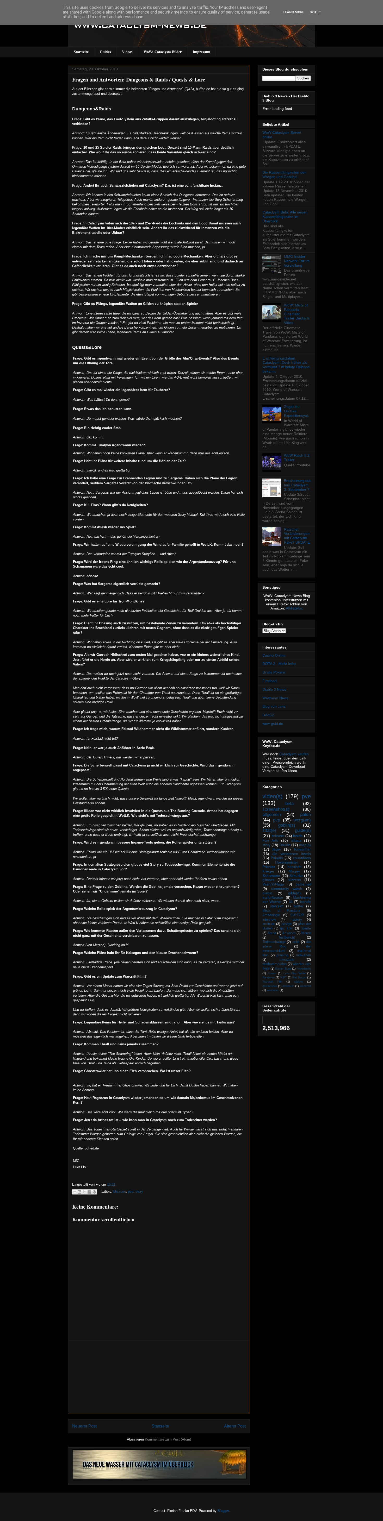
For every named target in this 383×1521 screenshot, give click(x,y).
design (286, 924)
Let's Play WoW (294, 973)
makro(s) (288, 986)
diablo (267, 893)
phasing (282, 955)
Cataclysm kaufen (294, 754)
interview (269, 919)
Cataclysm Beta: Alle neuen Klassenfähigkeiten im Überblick (284, 216)
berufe (305, 902)
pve (130, 1191)
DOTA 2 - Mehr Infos (279, 664)
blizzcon (119, 1191)
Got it (315, 12)
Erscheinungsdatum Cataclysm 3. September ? (297, 485)
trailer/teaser (272, 897)
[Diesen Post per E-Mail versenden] (74, 1192)
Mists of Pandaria (281, 911)
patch (305, 814)
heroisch (294, 867)
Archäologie (271, 915)
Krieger (268, 871)
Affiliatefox (294, 608)
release (278, 836)
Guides (105, 51)
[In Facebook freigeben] (89, 1192)
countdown (302, 858)
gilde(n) (294, 893)
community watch (286, 889)
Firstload (269, 681)
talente (306, 928)
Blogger (223, 1511)
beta (289, 803)
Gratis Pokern (273, 672)
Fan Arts (270, 840)
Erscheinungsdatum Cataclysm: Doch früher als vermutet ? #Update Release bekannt (286, 364)
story (139, 1191)
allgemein (271, 814)
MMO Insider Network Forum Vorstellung (297, 260)
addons (298, 981)
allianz (296, 840)
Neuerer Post (84, 1426)
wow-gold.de (272, 723)
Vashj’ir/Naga (273, 884)
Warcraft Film (272, 981)
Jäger (276, 849)
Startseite (81, 51)
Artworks (288, 933)
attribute (268, 924)
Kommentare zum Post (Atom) (168, 1439)
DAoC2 (268, 715)
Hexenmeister (286, 862)
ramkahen (303, 955)
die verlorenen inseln (291, 854)
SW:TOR (297, 915)
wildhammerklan (274, 964)
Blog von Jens (274, 706)
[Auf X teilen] (84, 1192)
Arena (271, 933)
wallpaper (273, 990)
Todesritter (302, 849)
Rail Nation (299, 977)
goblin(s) (286, 825)
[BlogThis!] (79, 1192)
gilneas (268, 880)
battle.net (303, 884)
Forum (272, 973)
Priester (268, 867)
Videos (127, 51)
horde (298, 836)
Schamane (271, 875)
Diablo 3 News (274, 689)
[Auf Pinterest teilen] (94, 1192)
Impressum (201, 51)
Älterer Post (235, 1426)
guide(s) (303, 830)
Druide (284, 845)
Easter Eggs (283, 968)
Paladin (277, 858)
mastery (296, 919)
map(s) (305, 845)
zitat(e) (269, 830)
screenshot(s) (275, 809)
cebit (296, 942)
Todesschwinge (274, 942)
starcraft (276, 906)
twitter (299, 906)
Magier (294, 871)
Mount (306, 933)
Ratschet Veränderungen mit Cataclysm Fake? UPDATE (297, 535)
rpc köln (286, 928)
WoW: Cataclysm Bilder (163, 51)
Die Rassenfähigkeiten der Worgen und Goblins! (284, 174)
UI (290, 902)
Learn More (293, 12)
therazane (286, 959)
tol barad (305, 986)
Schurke (296, 875)
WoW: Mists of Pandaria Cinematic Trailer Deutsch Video (296, 314)
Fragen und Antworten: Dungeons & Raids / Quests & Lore (138, 79)
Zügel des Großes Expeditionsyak (296, 411)
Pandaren (268, 977)
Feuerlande (303, 968)
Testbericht (286, 937)
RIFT (283, 977)
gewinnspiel (269, 986)
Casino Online (274, 655)
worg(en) (302, 820)
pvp (276, 820)
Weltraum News (275, 698)
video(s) (272, 796)
